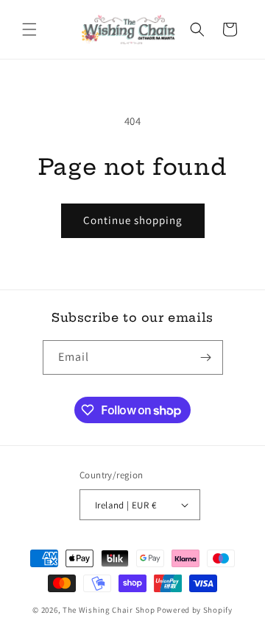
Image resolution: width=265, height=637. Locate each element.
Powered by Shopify (195, 610)
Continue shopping (133, 220)
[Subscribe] (206, 357)
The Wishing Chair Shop (109, 610)
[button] (29, 29)
